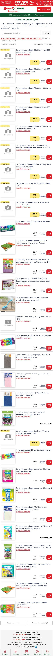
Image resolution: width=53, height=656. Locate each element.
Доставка (37, 654)
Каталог (16, 654)
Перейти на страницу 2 (40, 623)
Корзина (26, 654)
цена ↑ (35, 44)
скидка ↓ (49, 44)
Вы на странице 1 (13, 623)
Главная (5, 654)
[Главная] (14, 8)
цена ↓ (41, 44)
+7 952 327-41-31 (19, 634)
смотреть (40, 15)
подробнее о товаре (23, 55)
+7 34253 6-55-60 (19, 640)
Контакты (47, 654)
